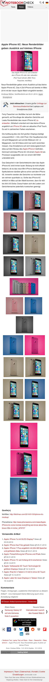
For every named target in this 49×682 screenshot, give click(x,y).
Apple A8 (39, 152)
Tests (13, 7)
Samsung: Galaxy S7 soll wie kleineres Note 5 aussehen (13, 613)
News (21, 7)
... (46, 7)
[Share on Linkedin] (21, 634)
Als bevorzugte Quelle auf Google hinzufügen (27, 622)
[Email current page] (27, 634)
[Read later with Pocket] (39, 629)
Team (16, 671)
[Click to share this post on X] (27, 629)
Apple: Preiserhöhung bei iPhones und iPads (22, 554)
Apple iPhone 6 (29, 149)
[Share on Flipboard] (45, 629)
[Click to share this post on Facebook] (9, 629)
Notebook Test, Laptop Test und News (15, 640)
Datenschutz (25, 671)
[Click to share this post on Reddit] (33, 629)
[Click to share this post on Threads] (15, 629)
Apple (41, 94)
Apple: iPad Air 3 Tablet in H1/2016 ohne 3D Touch (24, 572)
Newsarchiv (37, 640)
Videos (30, 7)
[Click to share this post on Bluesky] (21, 629)
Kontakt (35, 671)
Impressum (8, 671)
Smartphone (7, 97)
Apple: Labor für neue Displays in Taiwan (20, 578)
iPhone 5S (17, 126)
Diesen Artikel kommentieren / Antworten (19, 601)
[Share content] (3, 629)
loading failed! (5, 652)
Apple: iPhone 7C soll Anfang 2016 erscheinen (23, 560)
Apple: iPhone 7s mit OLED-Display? (19, 539)
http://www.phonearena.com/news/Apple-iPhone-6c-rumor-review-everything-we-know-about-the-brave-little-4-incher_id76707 (24, 525)
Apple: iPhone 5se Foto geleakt (16, 545)
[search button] (41, 2)
